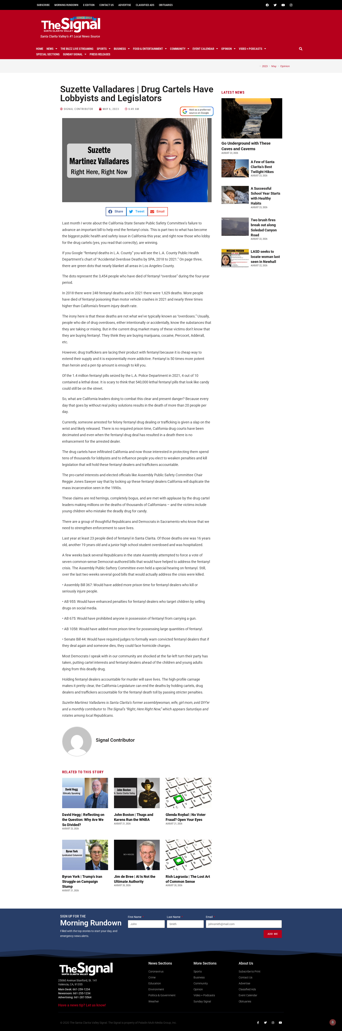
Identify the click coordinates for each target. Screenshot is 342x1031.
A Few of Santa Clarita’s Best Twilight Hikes (263, 167)
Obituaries (166, 5)
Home (39, 49)
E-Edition (89, 5)
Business (120, 49)
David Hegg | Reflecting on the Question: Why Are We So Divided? (83, 820)
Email (209, 916)
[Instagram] (291, 5)
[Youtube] (283, 5)
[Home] (257, 66)
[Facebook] (267, 5)
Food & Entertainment (148, 49)
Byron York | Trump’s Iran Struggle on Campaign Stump (82, 881)
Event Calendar (203, 49)
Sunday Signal (73, 54)
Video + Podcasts (250, 49)
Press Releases (100, 54)
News (50, 49)
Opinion (226, 49)
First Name (135, 916)
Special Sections (48, 54)
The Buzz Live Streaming (77, 49)
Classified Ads (145, 5)
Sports (102, 49)
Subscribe (43, 5)
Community (177, 49)
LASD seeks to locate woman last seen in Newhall (265, 256)
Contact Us (106, 5)
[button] (301, 49)
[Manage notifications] (333, 1022)
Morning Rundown (66, 5)
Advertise (124, 5)
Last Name (174, 916)
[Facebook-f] (257, 1022)
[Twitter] (275, 5)
